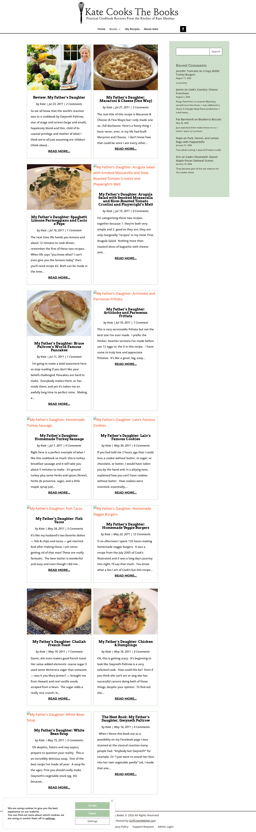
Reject (92, 813)
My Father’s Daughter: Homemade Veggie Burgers (125, 526)
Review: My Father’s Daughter (59, 97)
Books (113, 29)
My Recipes (132, 29)
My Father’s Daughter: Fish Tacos (59, 520)
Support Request (143, 826)
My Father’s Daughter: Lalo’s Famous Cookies (126, 437)
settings (50, 818)
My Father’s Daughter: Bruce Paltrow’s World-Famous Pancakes (59, 346)
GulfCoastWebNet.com (142, 820)
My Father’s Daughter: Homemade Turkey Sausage (59, 437)
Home (101, 29)
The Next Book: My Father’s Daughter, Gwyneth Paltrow (126, 718)
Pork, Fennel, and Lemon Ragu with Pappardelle (197, 140)
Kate (43, 104)
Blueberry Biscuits (209, 119)
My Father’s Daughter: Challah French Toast (59, 643)
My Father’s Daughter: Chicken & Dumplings (126, 643)
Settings (92, 821)
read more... (59, 151)
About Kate (151, 29)
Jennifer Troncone (187, 71)
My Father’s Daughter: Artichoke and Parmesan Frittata (125, 312)
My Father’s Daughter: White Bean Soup (59, 732)
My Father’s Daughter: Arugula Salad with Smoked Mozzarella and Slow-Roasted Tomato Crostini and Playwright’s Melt (125, 199)
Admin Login (166, 826)
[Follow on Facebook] (183, 29)
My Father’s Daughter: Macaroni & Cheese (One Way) (126, 99)
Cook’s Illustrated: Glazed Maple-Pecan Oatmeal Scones (197, 158)
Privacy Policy (119, 826)
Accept (92, 805)
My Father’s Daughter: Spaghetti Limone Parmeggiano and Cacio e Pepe (59, 220)
